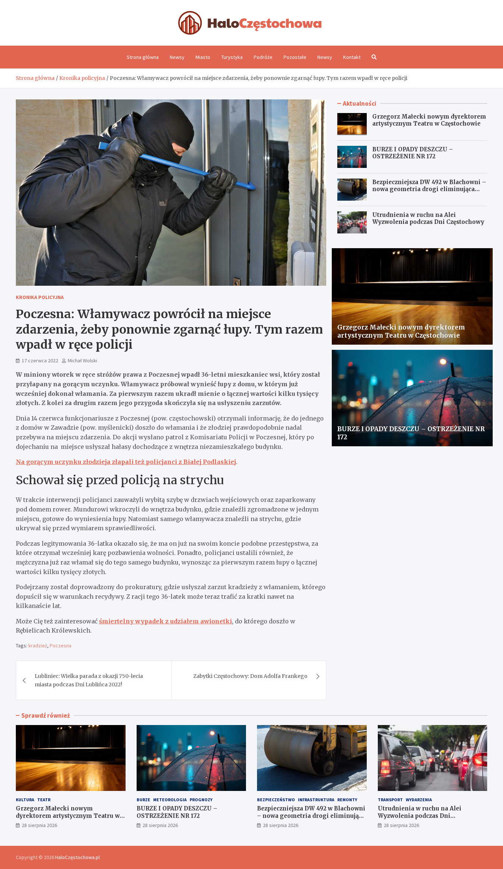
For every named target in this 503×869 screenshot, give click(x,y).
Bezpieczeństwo (276, 799)
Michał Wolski (82, 360)
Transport (390, 799)
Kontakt (351, 57)
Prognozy (201, 799)
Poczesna (60, 645)
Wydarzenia (419, 799)
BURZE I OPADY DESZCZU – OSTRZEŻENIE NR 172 (412, 153)
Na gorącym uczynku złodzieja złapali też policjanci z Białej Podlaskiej (126, 461)
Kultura (25, 799)
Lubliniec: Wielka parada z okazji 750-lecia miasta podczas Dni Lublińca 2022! (89, 680)
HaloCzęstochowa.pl (77, 857)
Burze (143, 799)
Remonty (347, 799)
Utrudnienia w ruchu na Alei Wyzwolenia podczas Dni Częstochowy (428, 218)
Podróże (263, 57)
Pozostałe (295, 57)
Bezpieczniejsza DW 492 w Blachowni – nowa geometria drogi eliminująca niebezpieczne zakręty (429, 189)
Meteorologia (170, 799)
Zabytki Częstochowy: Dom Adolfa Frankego (250, 676)
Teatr (43, 799)
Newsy (177, 57)
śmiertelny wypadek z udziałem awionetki (165, 621)
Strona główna (143, 57)
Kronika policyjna (40, 297)
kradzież (37, 645)
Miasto (203, 57)
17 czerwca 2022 (40, 360)
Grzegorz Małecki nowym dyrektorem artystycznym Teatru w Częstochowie (429, 120)
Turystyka (232, 57)
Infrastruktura (316, 799)
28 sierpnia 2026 (39, 825)
